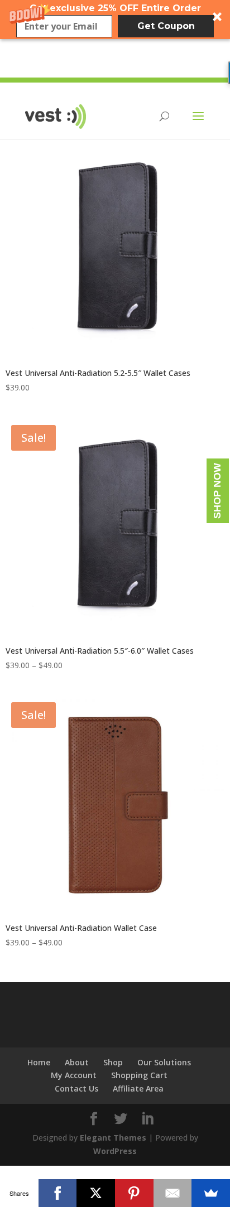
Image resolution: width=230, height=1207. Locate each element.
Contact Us (76, 1088)
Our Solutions (164, 1062)
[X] (95, 1193)
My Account (74, 1075)
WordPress (115, 1151)
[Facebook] (58, 1193)
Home (38, 1062)
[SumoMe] (210, 1193)
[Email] (173, 1193)
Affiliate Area (138, 1088)
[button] (115, 19)
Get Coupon (166, 26)
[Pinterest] (134, 1193)
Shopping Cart (139, 1075)
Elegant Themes (113, 1137)
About (77, 1062)
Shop (113, 1062)
